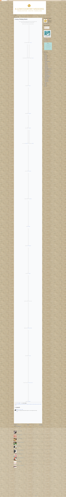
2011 (45, 54)
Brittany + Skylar (46, 65)
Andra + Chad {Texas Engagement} (20, 465)
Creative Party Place (29, 245)
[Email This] (23, 403)
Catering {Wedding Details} (19, 438)
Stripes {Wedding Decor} (19, 461)
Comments (46, 28)
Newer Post (15, 424)
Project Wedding (28, 226)
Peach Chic (46, 63)
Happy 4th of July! (46, 81)
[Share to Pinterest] (26, 403)
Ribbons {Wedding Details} (47, 76)
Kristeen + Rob (46, 66)
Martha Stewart (27, 143)
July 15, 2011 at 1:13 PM (20, 409)
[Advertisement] (17, 481)
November (46, 56)
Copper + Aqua (46, 79)
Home (16, 14)
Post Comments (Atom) (19, 426)
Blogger (36, 495)
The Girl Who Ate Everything (30, 382)
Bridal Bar (33, 143)
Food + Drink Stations (19, 446)
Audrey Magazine (29, 113)
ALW (48, 19)
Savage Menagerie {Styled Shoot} (20, 442)
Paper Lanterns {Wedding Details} (20, 457)
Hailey (17, 409)
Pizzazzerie (30, 85)
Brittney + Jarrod (46, 80)
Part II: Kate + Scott (47, 77)
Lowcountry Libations (47, 75)
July (45, 60)
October (46, 57)
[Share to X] (24, 403)
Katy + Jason (46, 62)
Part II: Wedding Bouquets (47, 61)
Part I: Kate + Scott (47, 78)
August (46, 59)
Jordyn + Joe (46, 64)
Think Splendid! (29, 401)
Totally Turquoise (46, 67)
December (46, 55)
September (46, 58)
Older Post (40, 424)
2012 (45, 53)
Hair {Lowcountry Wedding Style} (48, 68)
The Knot (30, 355)
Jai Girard (31, 42)
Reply (17, 411)
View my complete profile (46, 23)
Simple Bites (29, 273)
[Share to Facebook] (25, 403)
